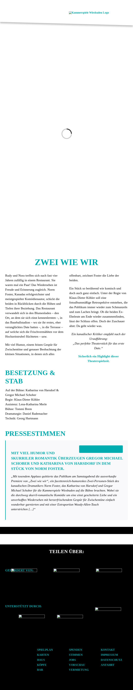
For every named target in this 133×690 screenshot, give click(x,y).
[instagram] (42, 12)
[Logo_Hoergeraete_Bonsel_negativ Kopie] (70, 616)
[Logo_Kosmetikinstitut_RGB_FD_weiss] (32, 615)
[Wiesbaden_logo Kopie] (109, 569)
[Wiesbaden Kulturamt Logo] (66, 569)
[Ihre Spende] (108, 608)
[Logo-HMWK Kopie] (24, 569)
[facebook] (37, 12)
